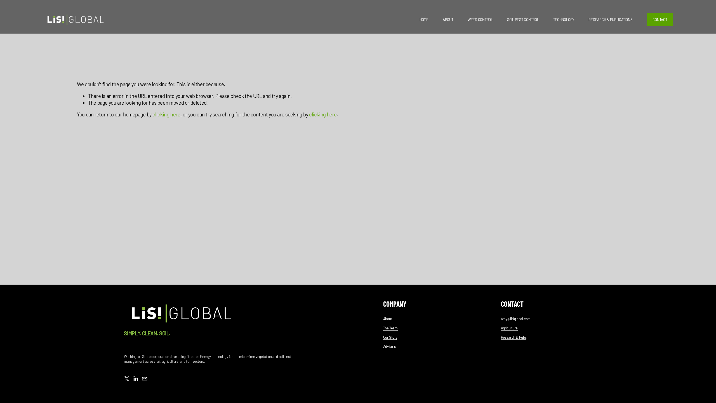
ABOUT (448, 19)
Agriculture (509, 328)
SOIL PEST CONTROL (523, 19)
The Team (390, 328)
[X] (126, 378)
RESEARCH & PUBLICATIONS (610, 19)
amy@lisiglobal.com (516, 319)
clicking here (166, 114)
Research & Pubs (513, 337)
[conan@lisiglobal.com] (144, 378)
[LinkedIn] (135, 378)
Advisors (389, 346)
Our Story (390, 337)
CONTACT (660, 19)
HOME (424, 19)
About (387, 319)
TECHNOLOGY (563, 19)
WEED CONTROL (480, 19)
